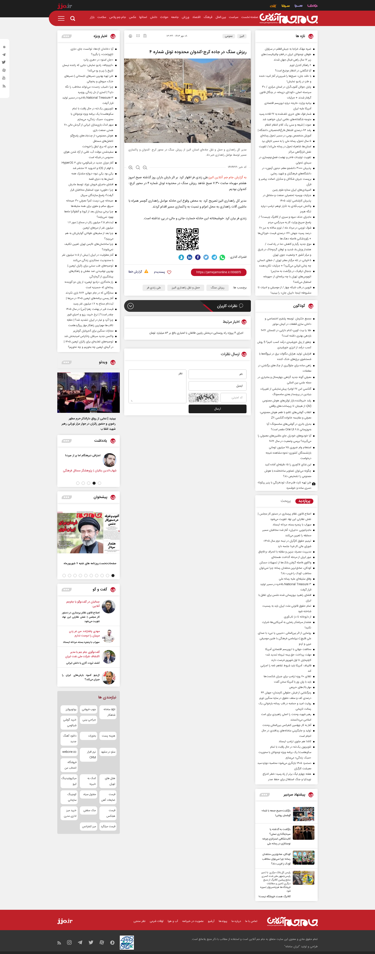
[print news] (130, 36)
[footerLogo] (292, 921)
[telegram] (4, 56)
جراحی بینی (89, 719)
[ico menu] (62, 18)
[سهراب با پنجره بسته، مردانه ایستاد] (108, 636)
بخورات (92, 735)
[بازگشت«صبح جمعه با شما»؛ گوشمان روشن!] (302, 814)
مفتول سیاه (90, 794)
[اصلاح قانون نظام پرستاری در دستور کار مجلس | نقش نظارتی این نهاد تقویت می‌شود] (108, 612)
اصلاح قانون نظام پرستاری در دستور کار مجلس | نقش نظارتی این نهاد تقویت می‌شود (81, 617)
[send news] (138, 36)
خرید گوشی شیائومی (69, 722)
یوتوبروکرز (71, 709)
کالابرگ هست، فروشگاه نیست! (275, 896)
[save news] (145, 36)
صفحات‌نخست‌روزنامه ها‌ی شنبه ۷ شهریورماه (90, 563)
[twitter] (4, 63)
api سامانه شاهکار (109, 712)
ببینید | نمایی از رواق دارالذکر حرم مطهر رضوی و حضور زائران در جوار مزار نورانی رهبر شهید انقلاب (89, 424)
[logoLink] (289, 18)
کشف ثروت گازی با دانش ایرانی (83, 663)
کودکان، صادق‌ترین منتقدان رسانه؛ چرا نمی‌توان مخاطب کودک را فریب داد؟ (276, 859)
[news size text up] (130, 168)
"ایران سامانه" (292, 946)
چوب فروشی (89, 709)
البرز (242, 36)
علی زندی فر (154, 287)
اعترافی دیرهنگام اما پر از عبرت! (90, 455)
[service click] (273, 6)
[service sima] (286, 6)
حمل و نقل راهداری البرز (186, 287)
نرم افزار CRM (91, 755)
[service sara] (299, 6)
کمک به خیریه (91, 781)
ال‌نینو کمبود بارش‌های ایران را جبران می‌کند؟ (81, 677)
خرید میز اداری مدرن (70, 813)
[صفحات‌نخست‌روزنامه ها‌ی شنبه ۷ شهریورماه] (88, 532)
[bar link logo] (64, 7)
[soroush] (181, 257)
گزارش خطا (135, 272)
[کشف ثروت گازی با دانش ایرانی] (108, 657)
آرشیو (211, 921)
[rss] (4, 87)
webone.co (69, 752)
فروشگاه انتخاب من (70, 765)
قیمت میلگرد (108, 826)
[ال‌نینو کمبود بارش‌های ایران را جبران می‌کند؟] (108, 677)
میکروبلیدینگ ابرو (69, 781)
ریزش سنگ (217, 287)
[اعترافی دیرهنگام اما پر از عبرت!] (117, 460)
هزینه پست (108, 735)
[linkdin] (189, 257)
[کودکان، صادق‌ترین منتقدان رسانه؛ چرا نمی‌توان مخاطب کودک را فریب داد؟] (302, 858)
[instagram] (4, 48)
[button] (99, 483)
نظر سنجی (139, 921)
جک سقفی (89, 810)
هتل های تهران (110, 781)
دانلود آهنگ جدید (69, 738)
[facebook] (198, 257)
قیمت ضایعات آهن (108, 797)
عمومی (229, 36)
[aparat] (4, 71)
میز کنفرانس (89, 826)
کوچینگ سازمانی (71, 797)
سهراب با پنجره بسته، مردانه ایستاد (81, 642)
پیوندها (223, 921)
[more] (265, 795)
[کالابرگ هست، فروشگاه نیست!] (302, 885)
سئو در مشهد (108, 752)
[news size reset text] (138, 168)
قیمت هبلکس (110, 813)
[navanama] (313, 6)
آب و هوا (173, 921)
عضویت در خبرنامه (193, 921)
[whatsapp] (222, 257)
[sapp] (4, 79)
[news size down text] (145, 168)
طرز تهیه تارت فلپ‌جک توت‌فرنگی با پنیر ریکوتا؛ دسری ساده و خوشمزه (284, 485)
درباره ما (236, 921)
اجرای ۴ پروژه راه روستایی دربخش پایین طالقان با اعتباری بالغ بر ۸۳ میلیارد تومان (196, 333)
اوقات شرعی (156, 921)
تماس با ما (251, 921)
